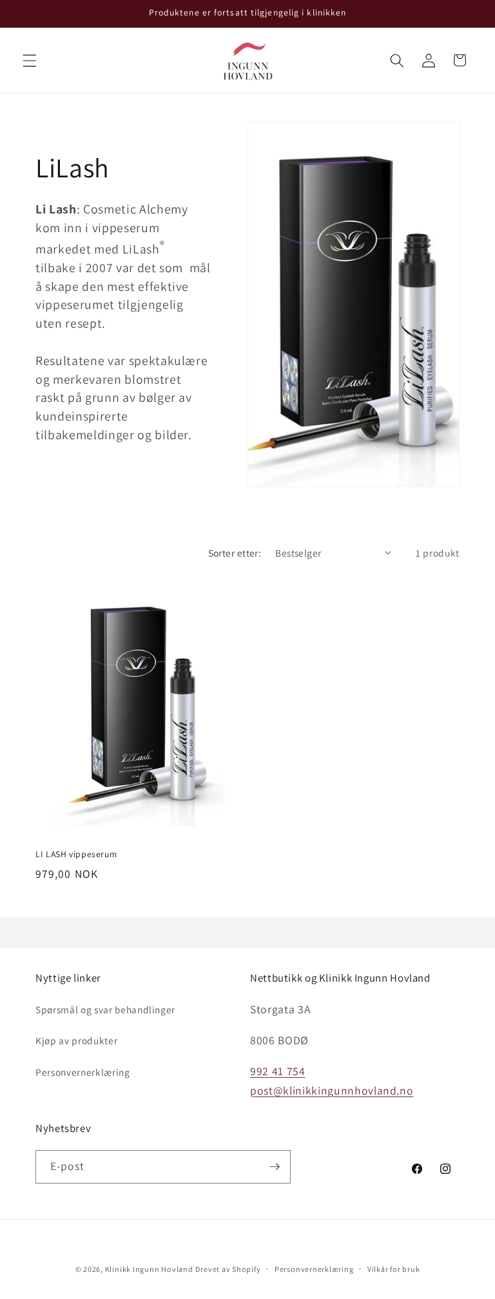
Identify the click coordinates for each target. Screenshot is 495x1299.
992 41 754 (278, 1071)
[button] (29, 60)
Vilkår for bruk (393, 1269)
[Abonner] (274, 1167)
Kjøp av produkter (76, 1040)
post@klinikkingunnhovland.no (331, 1090)
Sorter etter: (235, 552)
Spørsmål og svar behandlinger (105, 1009)
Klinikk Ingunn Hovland (149, 1269)
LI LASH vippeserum (76, 854)
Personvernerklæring (82, 1072)
